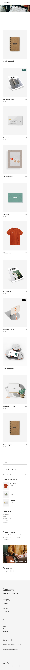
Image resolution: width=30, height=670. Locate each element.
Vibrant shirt (7, 253)
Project (18, 537)
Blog (4, 623)
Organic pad (7, 445)
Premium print (8, 368)
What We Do (6, 606)
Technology (6, 539)
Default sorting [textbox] (6, 27)
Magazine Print (8, 99)
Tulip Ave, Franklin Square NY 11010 (12, 644)
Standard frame (9, 406)
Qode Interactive (11, 662)
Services (5, 608)
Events (5, 522)
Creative (5, 534)
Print (4, 63)
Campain (5, 516)
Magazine (22, 534)
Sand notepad (8, 61)
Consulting (6, 518)
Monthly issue (8, 291)
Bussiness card (8, 330)
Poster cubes (8, 176)
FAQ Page (5, 631)
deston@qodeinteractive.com (10, 649)
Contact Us (6, 611)
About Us (5, 603)
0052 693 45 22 (7, 647)
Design (5, 520)
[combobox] (11, 27)
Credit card (7, 138)
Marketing (6, 524)
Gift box (6, 214)
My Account (6, 628)
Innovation (15, 534)
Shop (4, 626)
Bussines (5, 514)
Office (4, 526)
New (10, 537)
